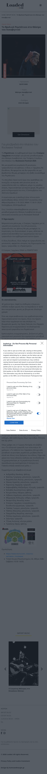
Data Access (23, 430)
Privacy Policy (36, 430)
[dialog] (23, 387)
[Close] (43, 344)
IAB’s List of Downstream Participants (26, 376)
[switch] (38, 387)
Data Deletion (11, 430)
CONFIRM (14, 422)
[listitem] (23, 382)
